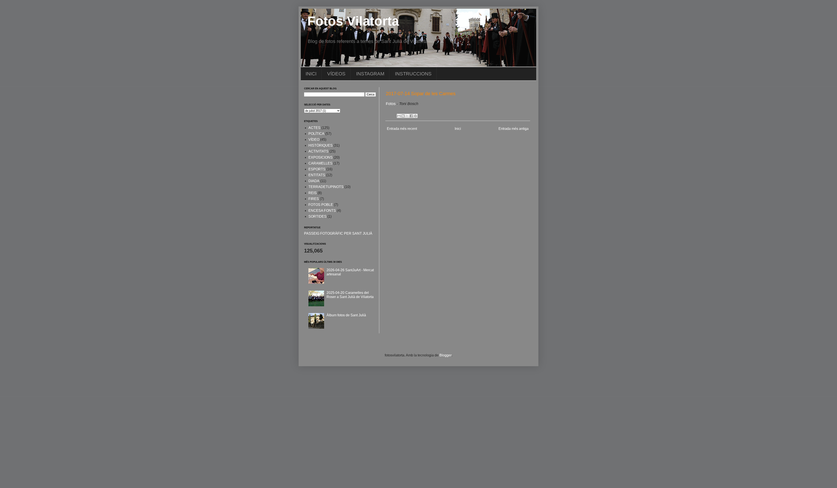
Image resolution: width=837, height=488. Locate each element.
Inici (458, 128)
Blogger (445, 355)
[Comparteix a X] (407, 116)
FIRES (313, 199)
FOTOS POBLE (320, 205)
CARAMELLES (320, 163)
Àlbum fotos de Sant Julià (346, 315)
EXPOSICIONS (320, 157)
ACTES (314, 128)
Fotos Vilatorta (353, 21)
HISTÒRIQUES (320, 145)
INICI (311, 73)
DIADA (313, 181)
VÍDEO (313, 139)
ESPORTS (316, 169)
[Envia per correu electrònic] (399, 116)
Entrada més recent (402, 128)
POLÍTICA (316, 134)
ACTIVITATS (318, 151)
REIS (312, 193)
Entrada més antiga (513, 128)
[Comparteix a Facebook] (411, 116)
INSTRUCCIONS (413, 73)
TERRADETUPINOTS (326, 187)
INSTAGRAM (370, 73)
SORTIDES (317, 216)
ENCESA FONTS (322, 210)
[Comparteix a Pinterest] (415, 116)
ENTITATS (316, 175)
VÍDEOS (336, 73)
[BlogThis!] (403, 116)
